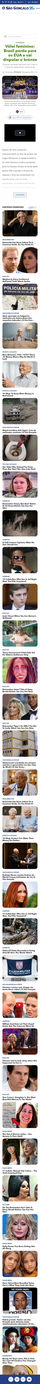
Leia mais (20, 195)
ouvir (21, 111)
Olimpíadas (20, 42)
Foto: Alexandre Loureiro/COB (25, 105)
